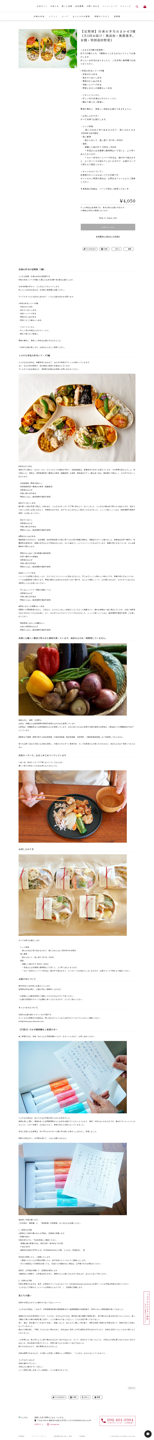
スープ (65, 16)
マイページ (125, 6)
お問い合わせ (93, 6)
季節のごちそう (101, 16)
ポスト (117, 249)
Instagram (54, 1424)
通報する (132, 1388)
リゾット (53, 16)
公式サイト (42, 6)
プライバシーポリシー (39, 1436)
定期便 (117, 16)
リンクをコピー (91, 249)
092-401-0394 (120, 1419)
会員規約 (82, 1436)
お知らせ (54, 6)
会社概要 (79, 6)
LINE (106, 249)
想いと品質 (67, 6)
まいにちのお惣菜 (81, 16)
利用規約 (22, 1436)
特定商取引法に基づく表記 (63, 1436)
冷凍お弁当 (39, 16)
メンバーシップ (109, 6)
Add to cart (108, 227)
